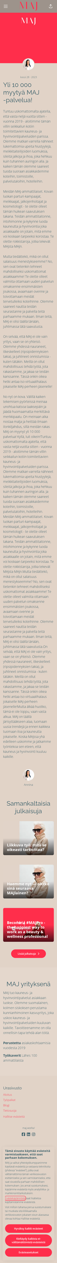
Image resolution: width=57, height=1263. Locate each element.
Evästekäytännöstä (15, 1198)
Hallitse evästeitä (14, 1116)
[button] (50, 6)
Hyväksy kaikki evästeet (28, 1228)
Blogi (6, 1105)
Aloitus (7, 1095)
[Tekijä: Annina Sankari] (28, 775)
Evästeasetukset (28, 1252)
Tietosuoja (9, 1110)
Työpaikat (9, 1100)
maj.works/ (28, 1128)
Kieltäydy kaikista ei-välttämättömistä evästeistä (28, 1240)
